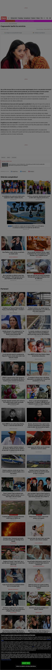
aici (33, 646)
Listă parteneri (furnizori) (6, 659)
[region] (26, 651)
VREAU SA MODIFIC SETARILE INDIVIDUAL (26, 666)
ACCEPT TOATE (26, 663)
